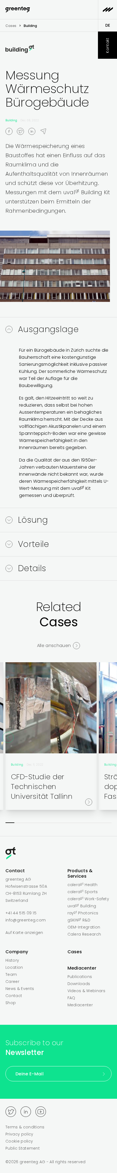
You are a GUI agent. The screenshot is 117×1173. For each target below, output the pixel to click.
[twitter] (22, 131)
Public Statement (22, 1148)
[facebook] (11, 131)
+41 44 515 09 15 (20, 913)
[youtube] (40, 1111)
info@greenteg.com (25, 920)
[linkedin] (34, 131)
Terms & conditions (25, 1127)
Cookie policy (19, 1141)
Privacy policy (19, 1134)
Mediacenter (82, 968)
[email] (45, 131)
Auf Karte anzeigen (24, 932)
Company (16, 952)
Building (11, 120)
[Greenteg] (17, 10)
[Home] (58, 854)
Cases (10, 25)
